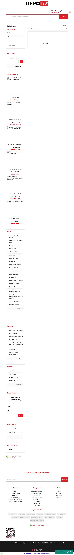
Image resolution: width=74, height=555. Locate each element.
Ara (64, 16)
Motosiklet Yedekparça (37, 517)
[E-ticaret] (36, 554)
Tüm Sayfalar (19, 358)
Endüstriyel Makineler (37, 493)
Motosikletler (15, 517)
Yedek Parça (37, 501)
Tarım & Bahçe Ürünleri (37, 491)
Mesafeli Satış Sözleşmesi (15, 499)
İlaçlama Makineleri (49, 517)
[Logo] (37, 3)
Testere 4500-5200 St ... (15, 95)
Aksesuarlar (37, 503)
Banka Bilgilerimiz (15, 493)
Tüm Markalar (18, 437)
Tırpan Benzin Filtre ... (15, 218)
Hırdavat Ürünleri (37, 499)
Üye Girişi (58, 493)
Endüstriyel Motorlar (37, 497)
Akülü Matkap (21, 514)
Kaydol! (20, 415)
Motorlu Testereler (24, 517)
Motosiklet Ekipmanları (50, 514)
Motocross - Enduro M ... (15, 144)
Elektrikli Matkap (31, 514)
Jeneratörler (37, 495)
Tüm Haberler (19, 384)
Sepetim (58, 497)
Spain (13, 21)
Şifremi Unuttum (59, 495)
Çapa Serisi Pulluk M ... (15, 119)
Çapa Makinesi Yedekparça (37, 520)
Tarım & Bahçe (12, 514)
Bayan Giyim (59, 517)
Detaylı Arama (18, 66)
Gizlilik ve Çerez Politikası (15, 501)
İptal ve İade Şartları (15, 497)
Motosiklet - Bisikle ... (15, 169)
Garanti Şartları (15, 495)
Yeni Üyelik (58, 491)
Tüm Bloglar (19, 308)
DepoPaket (37, 505)
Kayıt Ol (64, 479)
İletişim (15, 491)
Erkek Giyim (40, 514)
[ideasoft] (27, 554)
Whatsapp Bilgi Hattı (65, 552)
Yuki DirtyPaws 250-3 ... (15, 193)
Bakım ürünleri (61, 514)
